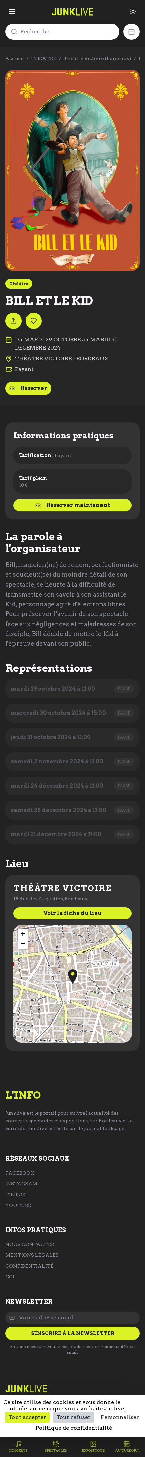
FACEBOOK (19, 1173)
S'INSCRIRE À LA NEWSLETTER (72, 1333)
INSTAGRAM (21, 1183)
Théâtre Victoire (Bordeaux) (97, 58)
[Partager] (13, 321)
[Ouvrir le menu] (12, 12)
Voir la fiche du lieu (72, 913)
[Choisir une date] (131, 32)
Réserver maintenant (78, 505)
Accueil (14, 58)
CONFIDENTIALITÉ (29, 1266)
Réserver (33, 388)
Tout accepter (27, 1417)
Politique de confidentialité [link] (74, 1428)
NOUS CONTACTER (29, 1244)
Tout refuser (73, 1417)
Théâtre (18, 283)
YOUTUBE (18, 1205)
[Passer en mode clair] (133, 12)
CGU (11, 1276)
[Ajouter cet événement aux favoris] (34, 321)
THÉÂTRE (43, 58)
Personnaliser (120, 1417)
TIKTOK (15, 1194)
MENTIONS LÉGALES (32, 1255)
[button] (72, 976)
